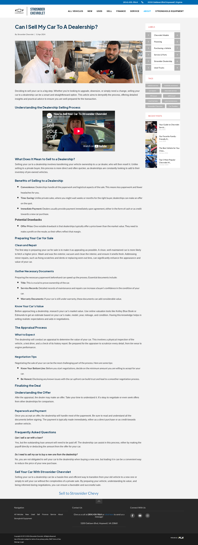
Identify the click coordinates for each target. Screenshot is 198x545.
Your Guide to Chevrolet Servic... (169, 126)
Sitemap (16, 542)
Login (22, 542)
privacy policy (44, 539)
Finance (121, 11)
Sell (109, 11)
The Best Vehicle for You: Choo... (169, 149)
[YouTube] (140, 515)
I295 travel (171, 96)
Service (134, 11)
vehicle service (153, 85)
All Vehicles (75, 11)
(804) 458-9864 (130, 2)
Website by (174, 537)
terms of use (35, 539)
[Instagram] (147, 515)
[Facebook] (132, 515)
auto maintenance (171, 101)
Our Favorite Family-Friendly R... (167, 137)
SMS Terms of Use (55, 539)
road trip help (153, 101)
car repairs (152, 91)
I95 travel (153, 96)
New (90, 11)
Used (99, 11)
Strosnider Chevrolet (155, 106)
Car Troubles (173, 106)
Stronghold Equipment (169, 11)
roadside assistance (171, 85)
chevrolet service (171, 91)
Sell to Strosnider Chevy (78, 493)
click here (109, 514)
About (147, 11)
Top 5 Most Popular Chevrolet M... (167, 161)
